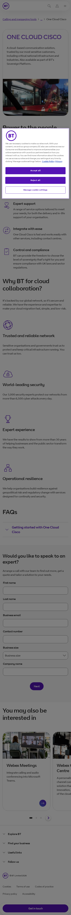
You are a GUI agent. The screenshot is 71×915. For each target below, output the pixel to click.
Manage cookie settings (35, 190)
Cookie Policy (48, 161)
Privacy (58, 161)
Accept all (35, 170)
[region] (35, 163)
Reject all (35, 180)
